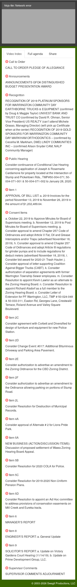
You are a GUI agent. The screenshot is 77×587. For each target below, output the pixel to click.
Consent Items (17, 212)
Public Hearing (18, 159)
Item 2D (13, 340)
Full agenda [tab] (35, 54)
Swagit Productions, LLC (61, 583)
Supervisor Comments (22, 568)
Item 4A (13, 419)
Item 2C (13, 317)
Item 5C (13, 475)
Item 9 (12, 545)
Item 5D (13, 493)
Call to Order (16, 62)
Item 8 (12, 531)
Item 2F (13, 377)
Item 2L (13, 400)
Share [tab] (53, 54)
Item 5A (13, 437)
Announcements (19, 76)
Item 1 (12, 190)
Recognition (16, 95)
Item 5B (13, 460)
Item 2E (13, 359)
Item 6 (12, 516)
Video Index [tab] (14, 54)
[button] (71, 7)
